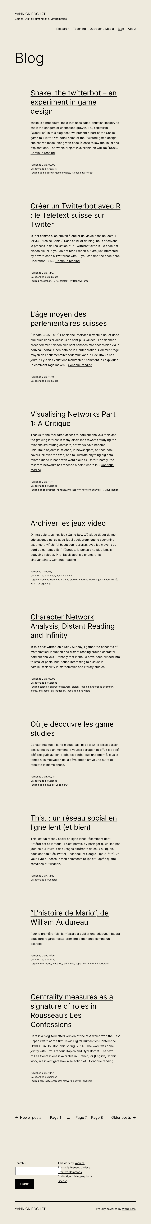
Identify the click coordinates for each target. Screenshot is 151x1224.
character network (60, 686)
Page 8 (97, 1117)
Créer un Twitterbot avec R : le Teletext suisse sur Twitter (75, 215)
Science (52, 485)
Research (62, 29)
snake (77, 172)
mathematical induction (52, 690)
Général (52, 879)
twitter (73, 280)
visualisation (111, 489)
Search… (20, 1163)
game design (47, 172)
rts (57, 280)
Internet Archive (88, 579)
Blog (121, 29)
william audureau (99, 963)
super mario (82, 963)
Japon (59, 784)
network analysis (91, 489)
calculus (44, 686)
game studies (62, 172)
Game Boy (56, 579)
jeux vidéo (104, 579)
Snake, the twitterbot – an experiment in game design (74, 102)
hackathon (45, 280)
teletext (64, 280)
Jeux (51, 168)
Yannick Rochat (30, 14)
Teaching (79, 29)
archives (44, 579)
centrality (45, 1080)
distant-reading (80, 686)
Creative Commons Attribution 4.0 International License (75, 1176)
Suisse (54, 276)
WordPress (129, 1208)
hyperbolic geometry (101, 686)
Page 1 (55, 1117)
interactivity (74, 489)
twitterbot (87, 172)
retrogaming (44, 583)
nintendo (57, 963)
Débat (51, 575)
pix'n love (69, 963)
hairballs (61, 489)
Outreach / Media (102, 29)
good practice (47, 489)
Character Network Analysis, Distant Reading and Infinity (73, 626)
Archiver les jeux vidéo (68, 523)
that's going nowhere (78, 690)
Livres (51, 959)
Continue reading (43, 153)
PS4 (66, 784)
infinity (34, 690)
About (132, 29)
